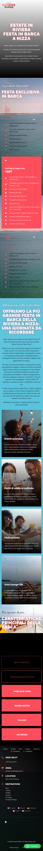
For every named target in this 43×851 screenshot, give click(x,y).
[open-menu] (40, 5)
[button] (32, 846)
